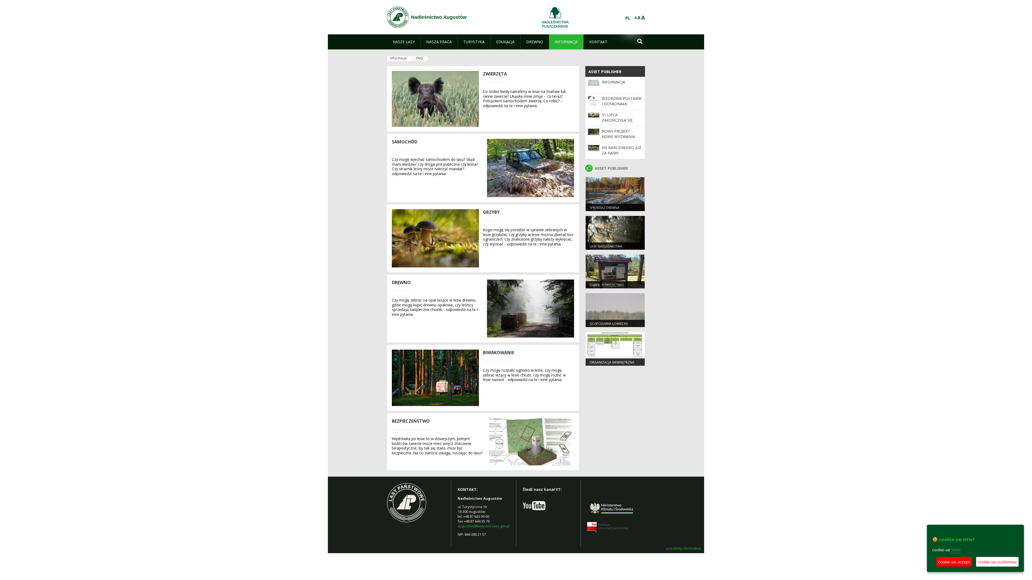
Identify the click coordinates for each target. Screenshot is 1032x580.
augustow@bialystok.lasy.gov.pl (484, 526)
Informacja (613, 82)
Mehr (956, 549)
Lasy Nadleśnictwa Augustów (606, 248)
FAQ (419, 58)
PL (627, 18)
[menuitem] (403, 41)
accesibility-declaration (683, 548)
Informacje (398, 58)
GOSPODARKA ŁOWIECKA (609, 323)
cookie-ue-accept (954, 561)
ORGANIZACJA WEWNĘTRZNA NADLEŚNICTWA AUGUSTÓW (612, 364)
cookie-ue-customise (997, 561)
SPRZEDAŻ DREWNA (604, 207)
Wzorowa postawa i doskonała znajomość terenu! (621, 104)
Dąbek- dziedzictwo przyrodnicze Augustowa (612, 287)
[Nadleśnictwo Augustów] (397, 17)
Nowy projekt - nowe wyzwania (618, 134)
